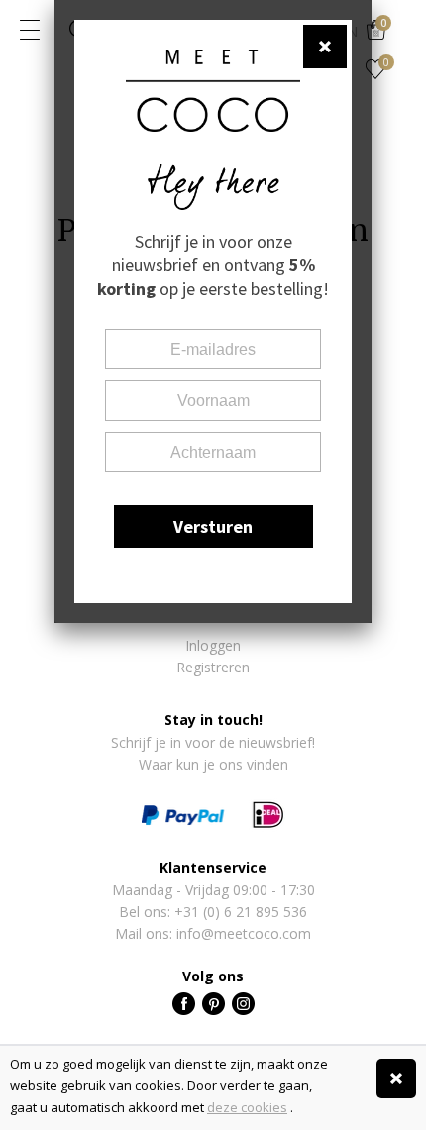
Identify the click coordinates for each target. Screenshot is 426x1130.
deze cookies (247, 1107)
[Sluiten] (396, 1078)
